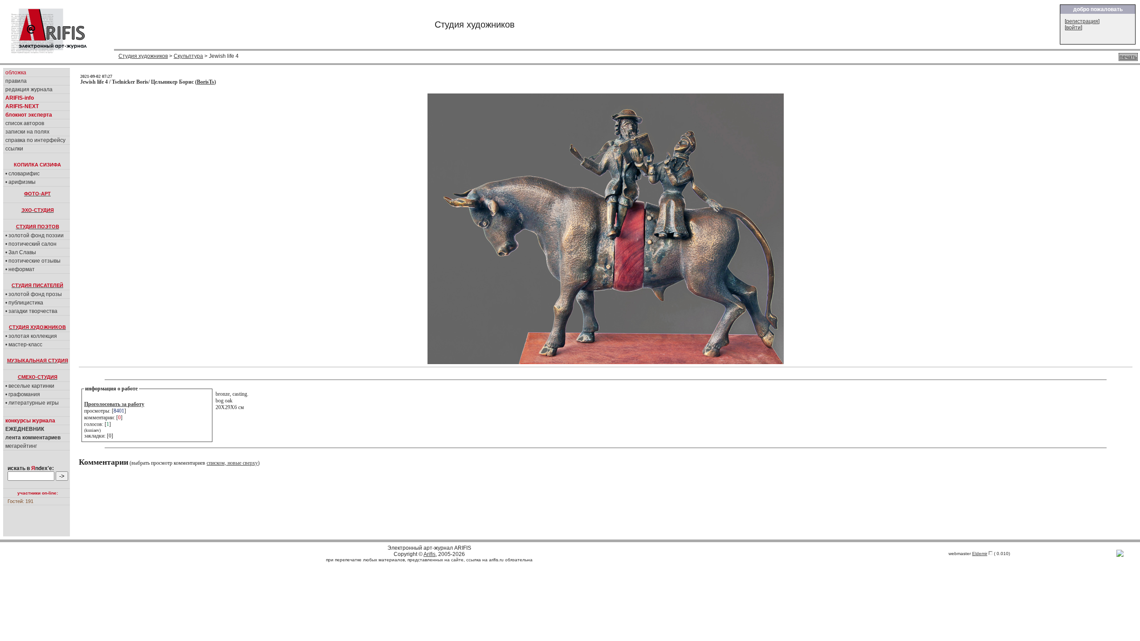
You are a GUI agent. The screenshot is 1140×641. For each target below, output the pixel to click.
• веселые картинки (29, 386)
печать (1128, 57)
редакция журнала (29, 89)
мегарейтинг (21, 446)
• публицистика (24, 303)
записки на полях (27, 132)
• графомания (22, 394)
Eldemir (979, 553)
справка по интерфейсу (35, 140)
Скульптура (188, 56)
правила (16, 81)
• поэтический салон (31, 244)
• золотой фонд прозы (33, 294)
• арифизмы (20, 182)
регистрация (1082, 21)
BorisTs (205, 82)
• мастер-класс (23, 344)
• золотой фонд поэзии (34, 235)
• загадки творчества (31, 311)
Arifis (429, 554)
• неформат (20, 269)
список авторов (24, 123)
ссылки (14, 149)
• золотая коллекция (31, 336)
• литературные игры (32, 403)
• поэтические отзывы (33, 261)
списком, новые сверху (232, 463)
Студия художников (143, 56)
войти (1073, 27)
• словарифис (22, 173)
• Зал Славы (20, 252)
